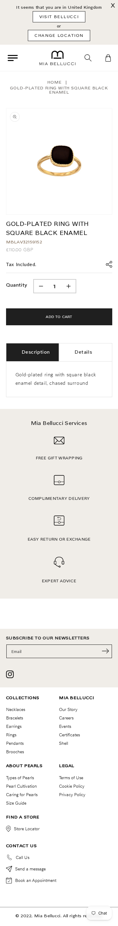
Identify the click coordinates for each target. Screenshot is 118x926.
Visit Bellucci (59, 16)
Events (65, 726)
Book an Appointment (35, 880)
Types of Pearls (20, 778)
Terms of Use (71, 778)
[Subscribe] (105, 651)
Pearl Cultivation (21, 786)
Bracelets (14, 718)
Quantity (16, 284)
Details (83, 352)
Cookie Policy (71, 786)
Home (54, 82)
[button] (12, 58)
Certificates (69, 735)
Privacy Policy (72, 795)
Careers (66, 718)
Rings (11, 735)
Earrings (13, 726)
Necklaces (15, 709)
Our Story (68, 709)
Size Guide (16, 803)
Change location (59, 35)
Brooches (15, 752)
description (35, 352)
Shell (63, 743)
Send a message (30, 869)
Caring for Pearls (22, 795)
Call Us (22, 857)
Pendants (15, 743)
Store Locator (27, 829)
